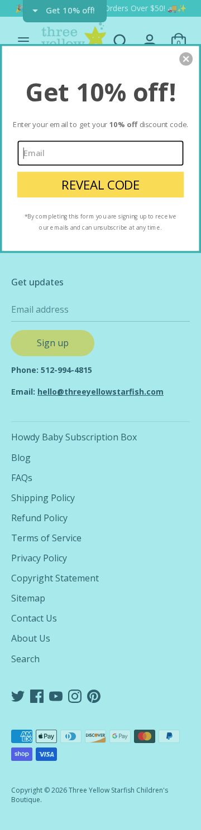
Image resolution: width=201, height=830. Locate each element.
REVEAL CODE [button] (100, 184)
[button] (186, 59)
